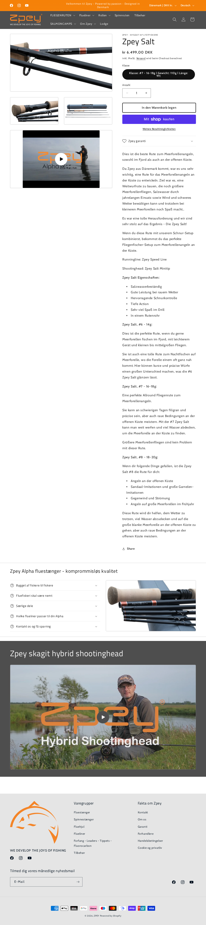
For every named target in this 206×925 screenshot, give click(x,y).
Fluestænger (82, 812)
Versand (141, 58)
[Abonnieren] (77, 882)
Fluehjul (79, 826)
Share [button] (131, 548)
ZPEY (96, 915)
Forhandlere (146, 833)
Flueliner (79, 833)
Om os (142, 819)
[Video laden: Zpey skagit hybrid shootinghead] (103, 717)
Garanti (142, 826)
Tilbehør (79, 853)
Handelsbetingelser (150, 841)
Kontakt (143, 812)
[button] (62, 15)
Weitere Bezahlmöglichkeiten (159, 128)
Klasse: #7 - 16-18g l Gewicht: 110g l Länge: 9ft (158, 74)
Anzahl (126, 85)
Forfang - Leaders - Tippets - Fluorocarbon (93, 843)
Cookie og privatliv (150, 848)
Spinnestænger (84, 819)
